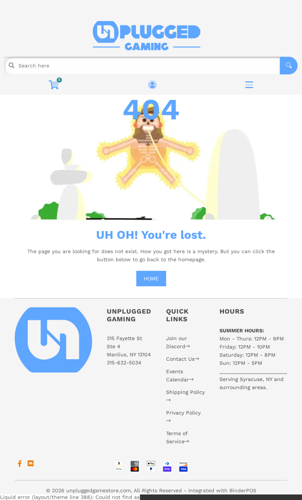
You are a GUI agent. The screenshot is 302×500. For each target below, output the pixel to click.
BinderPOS (242, 490)
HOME (151, 279)
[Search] (289, 65)
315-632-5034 (124, 363)
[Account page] (152, 85)
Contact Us (180, 359)
